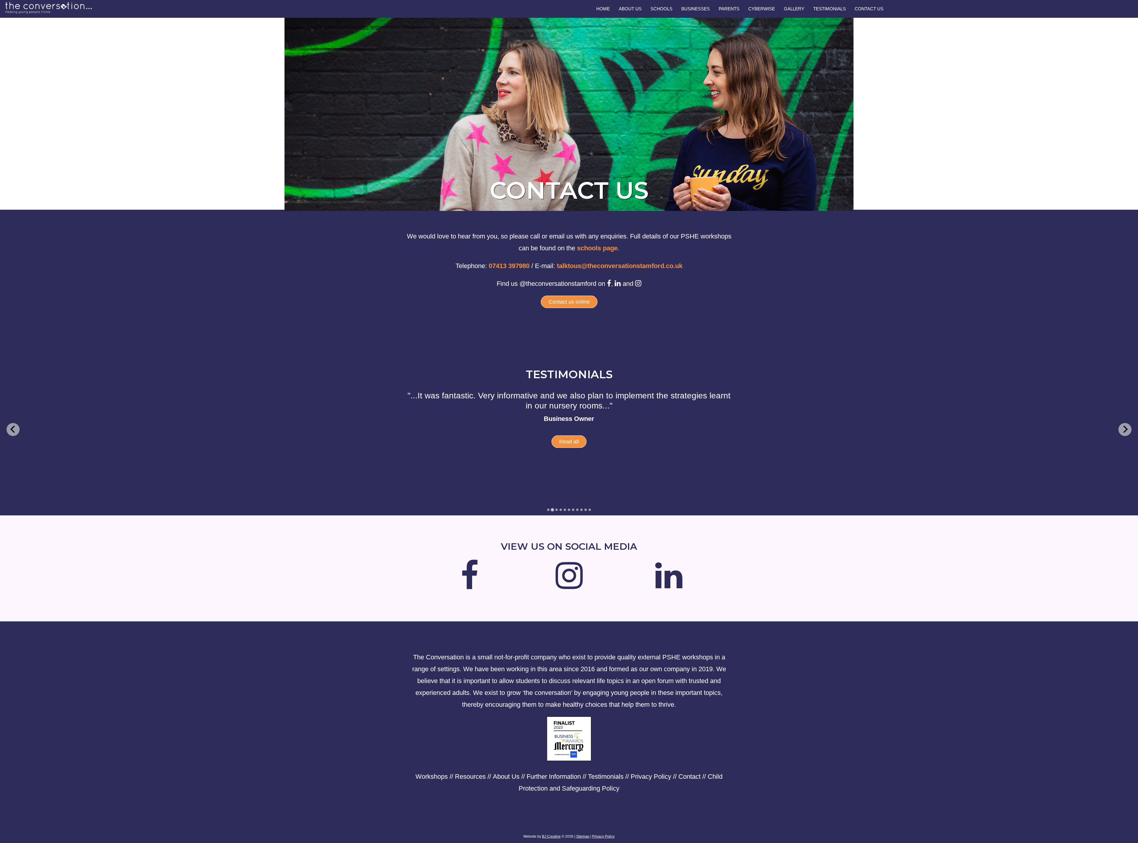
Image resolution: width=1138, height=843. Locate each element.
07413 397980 (509, 266)
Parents (729, 8)
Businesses (695, 8)
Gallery (794, 8)
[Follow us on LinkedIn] (668, 584)
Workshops (431, 776)
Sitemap (582, 836)
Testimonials (829, 8)
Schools (661, 8)
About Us (630, 8)
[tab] (548, 510)
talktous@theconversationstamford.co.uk (620, 266)
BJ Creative (551, 836)
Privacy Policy (651, 776)
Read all (569, 452)
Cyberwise (761, 8)
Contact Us (869, 8)
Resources (470, 776)
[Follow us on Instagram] (569, 584)
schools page (597, 248)
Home (603, 8)
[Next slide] (1124, 429)
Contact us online (569, 302)
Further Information (554, 776)
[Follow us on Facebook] (470, 584)
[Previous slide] (13, 429)
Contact (689, 776)
